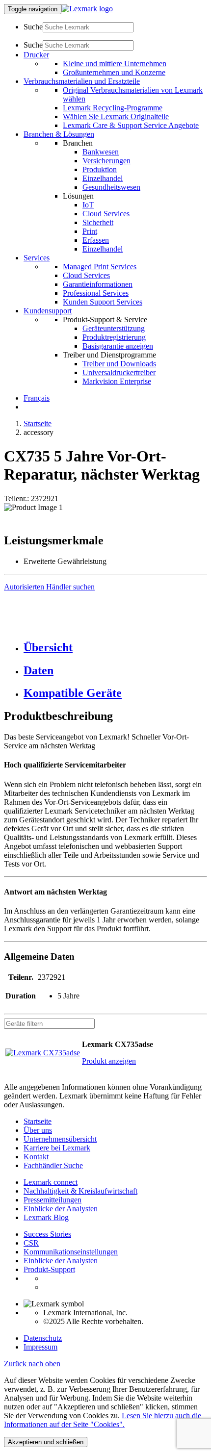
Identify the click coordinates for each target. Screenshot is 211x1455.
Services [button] (37, 258)
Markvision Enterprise (116, 381)
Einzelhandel (102, 178)
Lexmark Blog (46, 1217)
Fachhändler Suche (53, 1165)
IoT (88, 205)
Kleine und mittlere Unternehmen (114, 63)
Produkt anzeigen (109, 1061)
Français (37, 398)
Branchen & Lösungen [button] (59, 134)
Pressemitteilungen (52, 1200)
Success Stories (47, 1234)
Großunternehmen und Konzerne (114, 72)
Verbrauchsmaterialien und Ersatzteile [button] (82, 81)
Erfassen (95, 240)
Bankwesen (100, 152)
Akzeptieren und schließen (45, 1442)
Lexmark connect (51, 1182)
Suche (33, 27)
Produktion (99, 169)
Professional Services (96, 293)
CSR (31, 1243)
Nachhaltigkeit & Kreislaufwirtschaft (80, 1191)
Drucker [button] (36, 55)
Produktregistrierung (114, 337)
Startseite (38, 423)
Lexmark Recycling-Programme (112, 107)
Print (89, 231)
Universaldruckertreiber (119, 372)
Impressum (40, 1347)
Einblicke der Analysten (61, 1208)
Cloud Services (106, 213)
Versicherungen (106, 160)
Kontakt (36, 1156)
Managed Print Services (99, 266)
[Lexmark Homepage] (87, 8)
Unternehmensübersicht (60, 1139)
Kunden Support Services (102, 302)
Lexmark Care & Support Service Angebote (131, 125)
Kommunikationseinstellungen (71, 1252)
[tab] (115, 647)
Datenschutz (43, 1338)
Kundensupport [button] (48, 310)
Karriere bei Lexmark (57, 1148)
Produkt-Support (49, 1269)
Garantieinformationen (97, 284)
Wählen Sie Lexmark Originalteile (116, 116)
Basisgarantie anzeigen (117, 346)
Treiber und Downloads (119, 363)
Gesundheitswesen (111, 187)
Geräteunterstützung (113, 328)
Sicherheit (97, 222)
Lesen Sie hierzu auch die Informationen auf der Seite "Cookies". (102, 1420)
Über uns (38, 1130)
